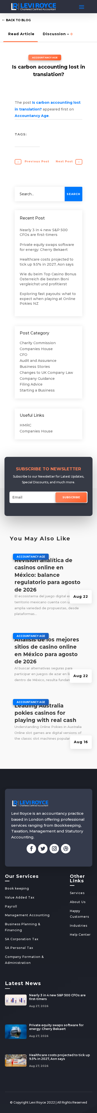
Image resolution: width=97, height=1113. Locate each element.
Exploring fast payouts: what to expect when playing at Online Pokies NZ (48, 299)
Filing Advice (31, 384)
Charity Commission (38, 343)
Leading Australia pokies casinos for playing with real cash (45, 713)
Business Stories (35, 366)
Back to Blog (18, 20)
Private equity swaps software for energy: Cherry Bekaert (47, 247)
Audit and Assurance (38, 360)
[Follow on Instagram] (54, 848)
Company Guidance (37, 378)
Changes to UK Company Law (46, 372)
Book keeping (17, 888)
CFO (23, 354)
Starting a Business (37, 390)
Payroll (11, 906)
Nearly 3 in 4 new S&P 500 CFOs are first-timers (44, 232)
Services (77, 893)
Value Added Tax (20, 897)
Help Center (80, 934)
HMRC (25, 425)
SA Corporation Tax (22, 939)
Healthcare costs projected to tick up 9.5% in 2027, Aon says (47, 262)
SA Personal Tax (19, 948)
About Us (78, 902)
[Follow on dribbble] (65, 848)
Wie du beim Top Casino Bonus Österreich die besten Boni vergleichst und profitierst (48, 279)
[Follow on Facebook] (31, 848)
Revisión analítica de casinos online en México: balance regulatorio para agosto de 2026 (47, 575)
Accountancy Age (44, 57)
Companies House (36, 349)
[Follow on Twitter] (43, 848)
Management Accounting (27, 915)
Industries (78, 925)
